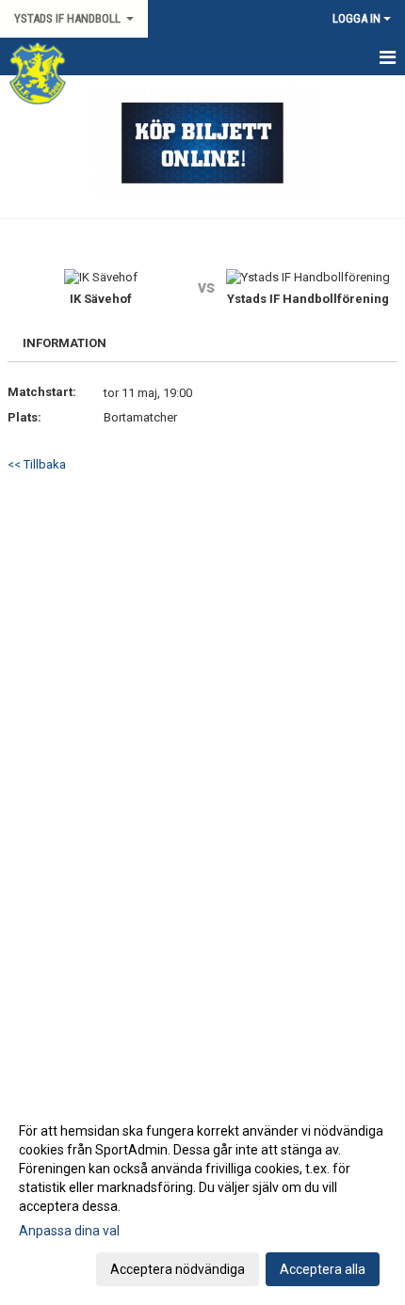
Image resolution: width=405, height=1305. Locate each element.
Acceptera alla (322, 1269)
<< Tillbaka (37, 464)
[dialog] (202, 1199)
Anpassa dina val (69, 1230)
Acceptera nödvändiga (177, 1269)
